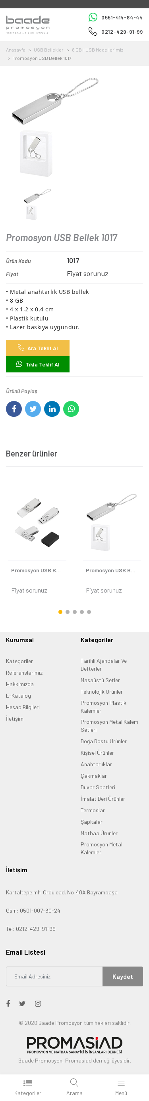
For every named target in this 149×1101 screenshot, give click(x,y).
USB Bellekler (49, 49)
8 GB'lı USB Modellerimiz (97, 49)
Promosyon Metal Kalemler (101, 848)
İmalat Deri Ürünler (103, 798)
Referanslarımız (24, 672)
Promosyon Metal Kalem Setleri (109, 725)
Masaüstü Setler (100, 680)
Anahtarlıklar (96, 764)
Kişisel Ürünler (97, 752)
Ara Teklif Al (42, 348)
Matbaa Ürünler (99, 833)
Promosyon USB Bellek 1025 (38, 570)
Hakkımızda (20, 684)
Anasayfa (15, 49)
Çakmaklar (94, 775)
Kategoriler (19, 661)
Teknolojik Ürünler (102, 691)
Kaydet (122, 976)
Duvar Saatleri (98, 787)
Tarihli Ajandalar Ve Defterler (104, 664)
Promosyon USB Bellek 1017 (113, 570)
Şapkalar (92, 821)
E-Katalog (18, 695)
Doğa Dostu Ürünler (104, 741)
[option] (74, 127)
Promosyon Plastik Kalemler (103, 706)
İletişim (14, 718)
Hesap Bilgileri (23, 707)
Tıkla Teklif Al (42, 364)
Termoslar (93, 810)
